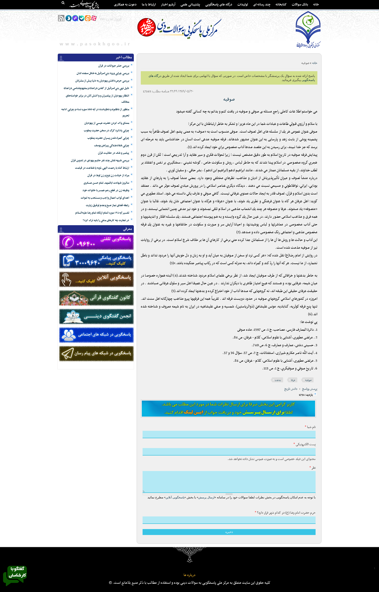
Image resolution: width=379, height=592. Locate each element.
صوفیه (229, 99)
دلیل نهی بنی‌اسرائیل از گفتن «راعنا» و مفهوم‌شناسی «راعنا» (96, 88)
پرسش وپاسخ (309, 389)
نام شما (310, 427)
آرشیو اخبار (168, 4)
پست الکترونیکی (304, 444)
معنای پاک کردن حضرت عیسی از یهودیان (106, 123)
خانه (316, 4)
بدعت (278, 380)
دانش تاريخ (290, 389)
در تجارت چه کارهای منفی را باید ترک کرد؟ (106, 220)
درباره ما (189, 575)
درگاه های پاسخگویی (218, 4)
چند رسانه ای (261, 4)
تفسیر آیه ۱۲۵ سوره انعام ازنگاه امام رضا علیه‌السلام (102, 212)
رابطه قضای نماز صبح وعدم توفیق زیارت (107, 205)
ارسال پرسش (206, 497)
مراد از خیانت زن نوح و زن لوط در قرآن (108, 175)
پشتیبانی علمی (190, 4)
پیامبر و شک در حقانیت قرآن (113, 153)
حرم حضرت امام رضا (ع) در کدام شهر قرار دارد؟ (285, 513)
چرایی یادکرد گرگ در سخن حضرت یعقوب (106, 130)
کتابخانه (281, 4)
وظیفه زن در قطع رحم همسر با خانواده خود (106, 190)
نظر (312, 468)
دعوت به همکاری (125, 4)
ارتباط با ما (149, 4)
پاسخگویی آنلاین (175, 497)
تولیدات (242, 4)
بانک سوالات (300, 4)
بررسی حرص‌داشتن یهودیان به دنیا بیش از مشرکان (102, 80)
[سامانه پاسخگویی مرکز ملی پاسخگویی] (15, 587)
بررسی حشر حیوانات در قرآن (113, 65)
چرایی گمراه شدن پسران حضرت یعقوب (108, 138)
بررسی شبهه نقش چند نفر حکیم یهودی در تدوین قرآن (100, 160)
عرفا (293, 380)
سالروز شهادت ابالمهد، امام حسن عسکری (106, 183)
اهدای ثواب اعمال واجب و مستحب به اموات (105, 198)
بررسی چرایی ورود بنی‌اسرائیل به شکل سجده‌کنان (103, 73)
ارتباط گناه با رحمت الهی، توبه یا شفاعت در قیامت (102, 168)
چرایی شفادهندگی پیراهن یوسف (111, 145)
